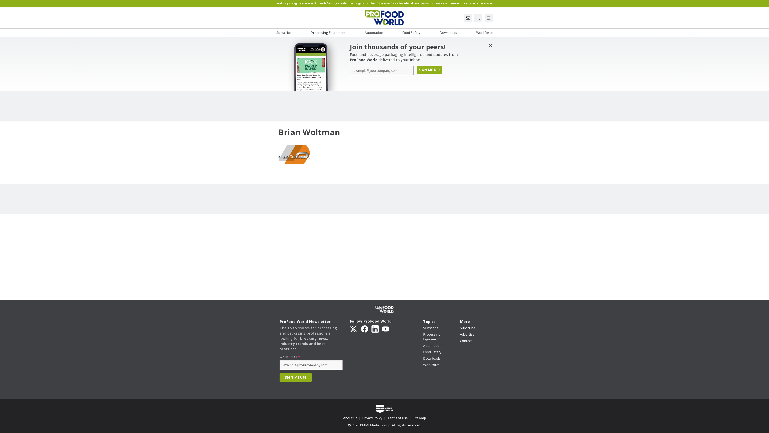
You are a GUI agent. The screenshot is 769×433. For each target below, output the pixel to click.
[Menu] (489, 18)
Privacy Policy (372, 418)
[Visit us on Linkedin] (375, 328)
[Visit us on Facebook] (364, 328)
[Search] (478, 18)
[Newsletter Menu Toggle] (468, 18)
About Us (350, 418)
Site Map (419, 418)
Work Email (290, 357)
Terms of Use (397, 418)
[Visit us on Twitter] (354, 328)
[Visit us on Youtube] (385, 328)
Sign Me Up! (429, 70)
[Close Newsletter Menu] (490, 45)
